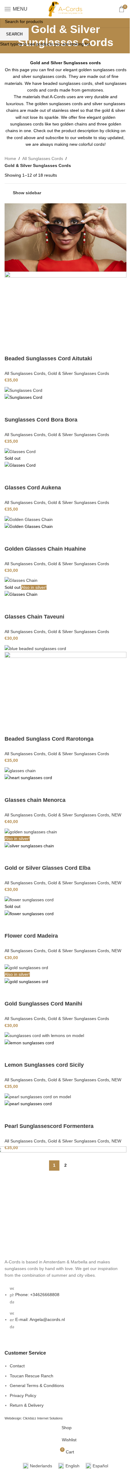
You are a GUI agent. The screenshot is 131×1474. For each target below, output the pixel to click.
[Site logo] (65, 8)
